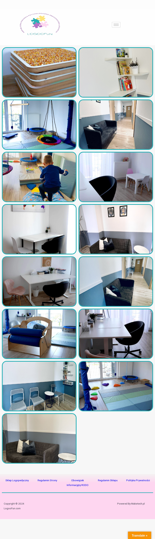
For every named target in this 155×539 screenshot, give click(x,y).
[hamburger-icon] (116, 24)
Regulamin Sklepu (108, 480)
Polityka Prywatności (138, 480)
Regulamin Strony (47, 480)
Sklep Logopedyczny (17, 480)
